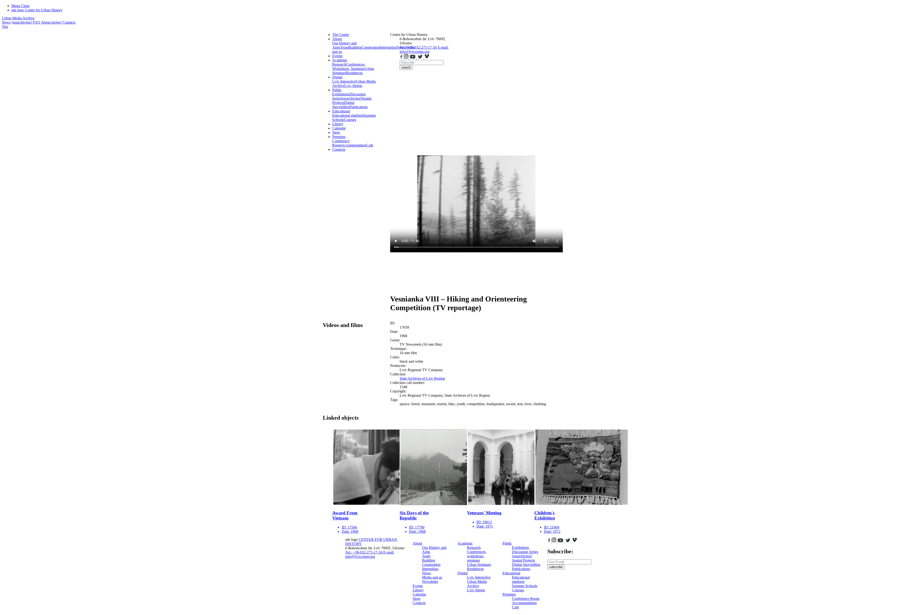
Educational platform (347, 115)
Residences (354, 73)
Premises (338, 137)
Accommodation (353, 145)
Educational (341, 111)
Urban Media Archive (18, 18)
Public (337, 90)
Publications (358, 107)
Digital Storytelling (343, 105)
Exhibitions (340, 94)
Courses (350, 120)
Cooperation (371, 47)
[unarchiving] (22, 22)
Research (339, 64)
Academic (339, 60)
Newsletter (430, 582)
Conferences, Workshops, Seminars (349, 66)
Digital (337, 77)
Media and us (432, 577)
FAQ (36, 22)
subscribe (556, 567)
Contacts (68, 22)
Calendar (339, 128)
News (6, 22)
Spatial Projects (523, 560)
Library (337, 124)
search (406, 67)
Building (355, 47)
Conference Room (340, 143)
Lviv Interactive (344, 81)
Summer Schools (524, 586)
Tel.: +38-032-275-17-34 (418, 47)
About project (51, 22)
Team (344, 47)
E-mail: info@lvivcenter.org (424, 49)
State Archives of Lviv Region (422, 378)
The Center (340, 35)
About (337, 39)
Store (336, 132)
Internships (430, 569)
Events (337, 56)
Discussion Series (525, 552)
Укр (5, 27)
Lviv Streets (353, 86)
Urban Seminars (479, 565)
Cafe (369, 145)
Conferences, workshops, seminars (477, 556)
